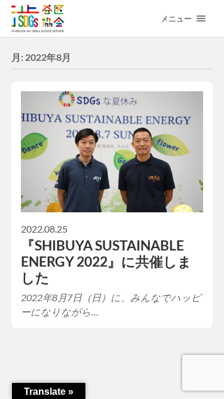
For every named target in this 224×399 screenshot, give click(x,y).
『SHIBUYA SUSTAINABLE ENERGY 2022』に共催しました (106, 261)
